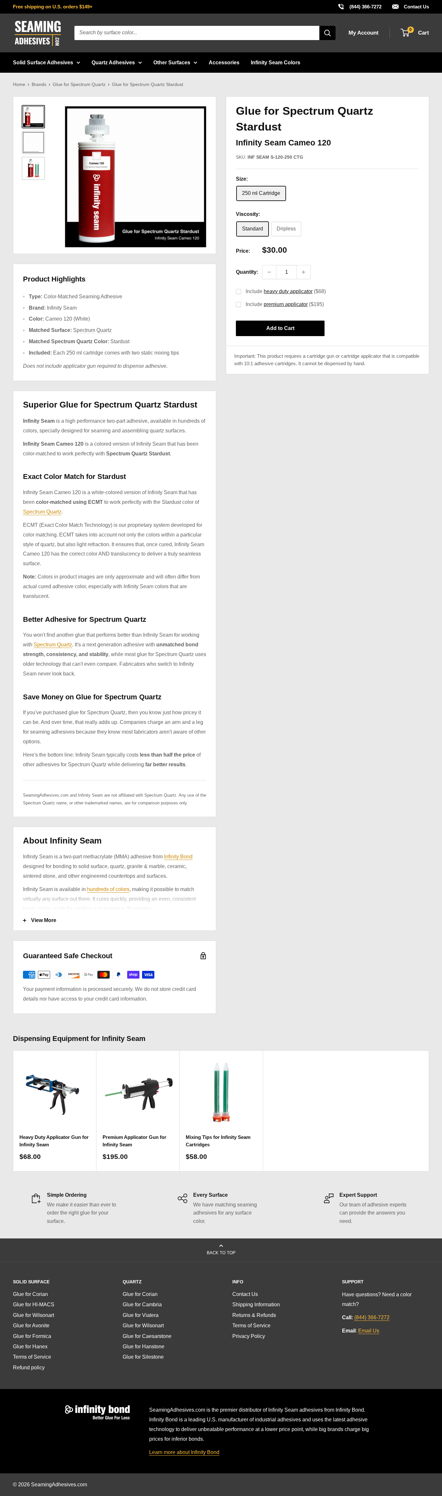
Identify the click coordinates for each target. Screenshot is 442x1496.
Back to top (221, 1252)
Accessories (224, 62)
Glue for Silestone (143, 1357)
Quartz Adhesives (113, 62)
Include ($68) (286, 291)
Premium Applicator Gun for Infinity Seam (134, 1140)
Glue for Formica (32, 1336)
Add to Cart (280, 328)
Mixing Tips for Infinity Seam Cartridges (218, 1140)
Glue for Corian (30, 1294)
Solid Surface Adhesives (43, 62)
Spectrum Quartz (92, 330)
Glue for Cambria (142, 1304)
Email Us (368, 1330)
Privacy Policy (248, 1336)
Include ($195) (285, 304)
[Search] (327, 33)
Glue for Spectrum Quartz (79, 84)
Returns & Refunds (254, 1315)
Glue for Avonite (31, 1325)
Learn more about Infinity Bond (184, 1452)
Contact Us (416, 6)
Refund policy (29, 1367)
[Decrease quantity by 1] (269, 272)
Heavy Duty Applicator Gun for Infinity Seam (54, 1140)
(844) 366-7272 (359, 6)
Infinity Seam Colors (275, 62)
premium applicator (286, 304)
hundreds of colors (108, 889)
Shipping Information (256, 1304)
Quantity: (247, 272)
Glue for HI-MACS (33, 1304)
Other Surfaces (171, 62)
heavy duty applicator (288, 291)
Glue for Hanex (30, 1346)
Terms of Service (32, 1357)
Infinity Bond (178, 856)
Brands (39, 84)
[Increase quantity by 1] (303, 272)
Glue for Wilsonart (33, 1315)
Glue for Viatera (141, 1315)
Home (19, 84)
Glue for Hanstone (143, 1346)
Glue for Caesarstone (147, 1336)
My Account (363, 33)
